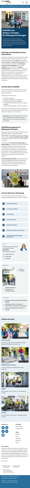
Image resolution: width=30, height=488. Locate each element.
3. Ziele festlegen (10, 214)
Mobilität (16, 6)
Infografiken (18, 440)
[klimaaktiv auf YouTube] (3, 435)
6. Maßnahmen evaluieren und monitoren (15, 230)
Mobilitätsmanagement (24, 6)
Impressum (3, 480)
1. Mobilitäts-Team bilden (11, 203)
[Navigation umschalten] (27, 2)
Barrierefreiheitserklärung (7, 482)
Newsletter (18, 434)
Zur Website (7, 258)
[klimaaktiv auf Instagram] (3, 427)
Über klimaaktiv (19, 426)
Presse (17, 442)
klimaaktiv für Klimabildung (9, 6)
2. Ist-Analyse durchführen (12, 209)
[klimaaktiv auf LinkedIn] (6, 427)
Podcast (17, 436)
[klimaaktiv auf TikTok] (6, 431)
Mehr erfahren (4, 461)
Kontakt (16, 482)
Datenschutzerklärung (12, 480)
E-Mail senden (8, 256)
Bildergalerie (18, 438)
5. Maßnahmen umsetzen (11, 225)
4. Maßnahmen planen (11, 219)
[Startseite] (6, 2)
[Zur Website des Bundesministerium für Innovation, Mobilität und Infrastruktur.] (6, 466)
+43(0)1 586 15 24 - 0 (9, 254)
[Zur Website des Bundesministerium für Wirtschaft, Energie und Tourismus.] (16, 466)
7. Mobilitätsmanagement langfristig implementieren (14, 236)
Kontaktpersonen (19, 428)
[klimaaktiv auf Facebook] (3, 431)
